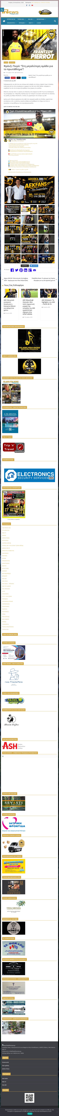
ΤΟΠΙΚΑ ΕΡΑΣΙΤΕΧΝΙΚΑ (8, 627)
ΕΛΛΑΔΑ (4, 558)
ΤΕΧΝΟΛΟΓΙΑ (5, 624)
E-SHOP (39, 23)
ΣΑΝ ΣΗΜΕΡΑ (5, 619)
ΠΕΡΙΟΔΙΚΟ (22, 23)
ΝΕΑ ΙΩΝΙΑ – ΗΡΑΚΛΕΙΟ (8, 583)
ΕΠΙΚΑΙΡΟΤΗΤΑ (11, 23)
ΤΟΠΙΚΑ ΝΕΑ (21, 19)
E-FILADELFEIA (5, 530)
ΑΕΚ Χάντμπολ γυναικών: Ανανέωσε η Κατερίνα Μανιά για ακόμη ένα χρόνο (9, 305)
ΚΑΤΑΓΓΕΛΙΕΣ (5, 568)
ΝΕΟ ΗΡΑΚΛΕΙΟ (6, 588)
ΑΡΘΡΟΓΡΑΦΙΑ (5, 538)
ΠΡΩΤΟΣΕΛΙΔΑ (5, 616)
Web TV (4, 1081)
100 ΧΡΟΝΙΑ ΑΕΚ (6, 527)
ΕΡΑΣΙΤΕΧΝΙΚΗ (5, 563)
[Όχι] (57, 1112)
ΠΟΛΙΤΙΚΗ (4, 609)
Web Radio (5, 1078)
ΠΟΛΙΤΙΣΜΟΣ (5, 611)
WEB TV (31, 23)
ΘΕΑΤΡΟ (4, 566)
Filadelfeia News (19, 72)
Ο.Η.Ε (3, 591)
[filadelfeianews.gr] (4, 21)
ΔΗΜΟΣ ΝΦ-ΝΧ (6, 548)
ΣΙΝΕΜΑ (4, 621)
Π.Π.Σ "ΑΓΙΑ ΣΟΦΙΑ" (7, 596)
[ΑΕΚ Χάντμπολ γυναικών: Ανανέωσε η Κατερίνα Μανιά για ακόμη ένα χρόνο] (10, 290)
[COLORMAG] (8, 1045)
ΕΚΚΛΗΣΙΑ (4, 555)
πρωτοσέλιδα (11, 519)
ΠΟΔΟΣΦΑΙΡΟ (12, 62)
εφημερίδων (17, 519)
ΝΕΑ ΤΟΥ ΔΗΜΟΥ (6, 586)
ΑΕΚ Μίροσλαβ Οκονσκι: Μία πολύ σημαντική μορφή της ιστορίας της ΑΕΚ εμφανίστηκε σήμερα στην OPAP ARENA (29, 307)
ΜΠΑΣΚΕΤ (4, 576)
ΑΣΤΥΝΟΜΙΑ (5, 540)
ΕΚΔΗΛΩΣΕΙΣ (5, 553)
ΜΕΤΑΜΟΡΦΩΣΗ (6, 573)
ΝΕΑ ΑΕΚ (30, 19)
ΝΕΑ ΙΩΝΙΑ (5, 581)
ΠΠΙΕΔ (3, 614)
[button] (2, 10)
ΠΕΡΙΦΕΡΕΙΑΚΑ (40, 19)
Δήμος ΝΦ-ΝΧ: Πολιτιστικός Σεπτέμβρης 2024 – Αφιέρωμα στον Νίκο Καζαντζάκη (16, 279)
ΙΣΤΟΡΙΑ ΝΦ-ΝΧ (11, 19)
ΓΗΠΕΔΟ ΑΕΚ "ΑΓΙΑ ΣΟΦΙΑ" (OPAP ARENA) (12, 545)
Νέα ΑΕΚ (4, 1085)
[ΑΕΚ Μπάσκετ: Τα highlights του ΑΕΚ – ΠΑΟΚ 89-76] (48, 290)
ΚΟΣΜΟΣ (4, 571)
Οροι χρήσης (5, 1065)
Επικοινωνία (5, 1062)
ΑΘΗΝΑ (4, 535)
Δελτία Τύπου (5, 1069)
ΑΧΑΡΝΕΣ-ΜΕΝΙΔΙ (6, 543)
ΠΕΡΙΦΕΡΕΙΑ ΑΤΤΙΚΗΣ (7, 601)
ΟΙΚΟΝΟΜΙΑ (5, 594)
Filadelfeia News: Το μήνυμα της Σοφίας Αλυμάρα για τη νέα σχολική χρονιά (43, 279)
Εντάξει (30, 1113)
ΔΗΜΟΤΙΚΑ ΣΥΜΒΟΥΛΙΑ (8, 550)
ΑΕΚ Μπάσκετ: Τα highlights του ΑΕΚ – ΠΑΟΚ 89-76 (48, 302)
